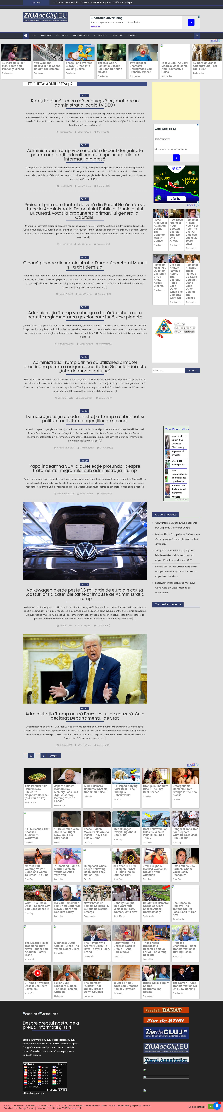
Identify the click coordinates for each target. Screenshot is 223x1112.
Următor (54, 755)
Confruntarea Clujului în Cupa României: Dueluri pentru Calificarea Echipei (176, 525)
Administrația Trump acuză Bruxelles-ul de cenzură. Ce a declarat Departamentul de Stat (85, 716)
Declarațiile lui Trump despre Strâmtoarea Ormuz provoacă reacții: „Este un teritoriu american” (104, 2)
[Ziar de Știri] (166, 1019)
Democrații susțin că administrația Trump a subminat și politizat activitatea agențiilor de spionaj (85, 419)
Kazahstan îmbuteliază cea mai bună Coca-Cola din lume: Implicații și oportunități (175, 587)
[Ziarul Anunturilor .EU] (145, 1090)
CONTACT (132, 35)
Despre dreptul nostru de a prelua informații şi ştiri (51, 1025)
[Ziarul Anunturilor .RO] (166, 1060)
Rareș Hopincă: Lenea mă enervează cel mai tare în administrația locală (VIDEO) (85, 103)
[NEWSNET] (166, 1080)
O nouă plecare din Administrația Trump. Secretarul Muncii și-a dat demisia (85, 265)
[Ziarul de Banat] (166, 1009)
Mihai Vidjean (84, 131)
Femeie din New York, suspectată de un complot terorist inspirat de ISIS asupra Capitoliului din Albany (176, 571)
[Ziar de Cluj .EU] (166, 1032)
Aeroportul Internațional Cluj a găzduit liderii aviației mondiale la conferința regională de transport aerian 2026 (175, 555)
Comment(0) (103, 131)
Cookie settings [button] (197, 1106)
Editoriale (62, 35)
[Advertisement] (176, 101)
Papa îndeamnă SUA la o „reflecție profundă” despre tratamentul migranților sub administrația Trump (85, 468)
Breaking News (81, 35)
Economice (100, 35)
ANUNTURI (117, 35)
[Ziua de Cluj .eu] (166, 1047)
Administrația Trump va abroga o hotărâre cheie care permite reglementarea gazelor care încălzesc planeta (85, 315)
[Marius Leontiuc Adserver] (145, 1069)
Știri (33, 35)
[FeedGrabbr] (176, 499)
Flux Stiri (46, 35)
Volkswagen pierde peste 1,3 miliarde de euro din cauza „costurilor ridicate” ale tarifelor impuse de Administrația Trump (84, 595)
